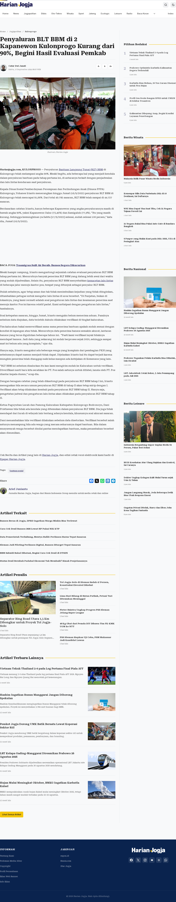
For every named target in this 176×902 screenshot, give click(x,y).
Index (171, 13)
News (16, 13)
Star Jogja (66, 866)
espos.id (65, 856)
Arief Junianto (18, 489)
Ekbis (43, 13)
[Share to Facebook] (91, 481)
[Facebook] (131, 860)
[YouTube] (152, 860)
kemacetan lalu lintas (100, 280)
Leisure (118, 13)
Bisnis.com (66, 861)
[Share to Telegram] (113, 481)
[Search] (165, 5)
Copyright (5, 866)
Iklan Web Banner (9, 876)
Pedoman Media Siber (11, 861)
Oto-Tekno (56, 13)
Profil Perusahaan (9, 871)
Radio (129, 13)
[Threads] (159, 860)
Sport (81, 13)
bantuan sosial (16, 471)
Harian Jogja (50, 455)
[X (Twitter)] (138, 860)
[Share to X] (97, 481)
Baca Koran (143, 13)
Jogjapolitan (30, 13)
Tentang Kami (7, 856)
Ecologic (105, 13)
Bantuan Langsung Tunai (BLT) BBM (81, 169)
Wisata (70, 13)
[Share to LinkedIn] (108, 481)
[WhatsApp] (165, 860)
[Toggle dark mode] (173, 5)
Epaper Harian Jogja (12, 459)
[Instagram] (145, 860)
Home (5, 13)
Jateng (92, 13)
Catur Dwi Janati (17, 66)
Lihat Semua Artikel (11, 814)
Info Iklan (5, 882)
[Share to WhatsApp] (102, 481)
